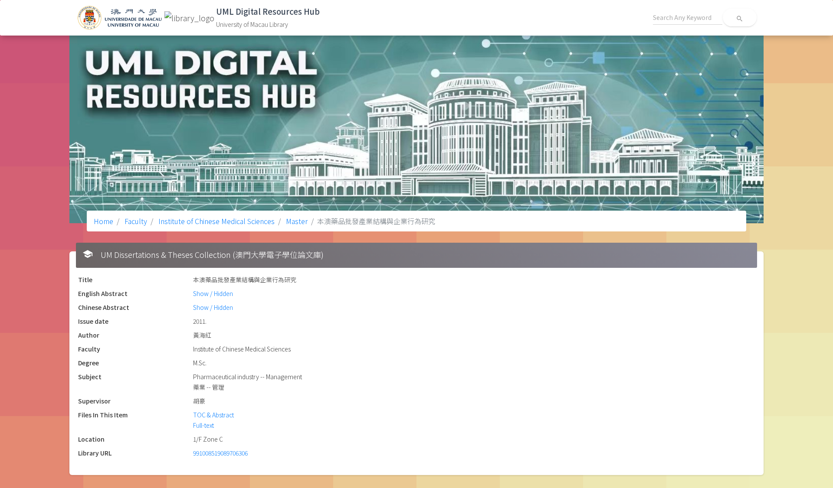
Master (296, 221)
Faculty (135, 221)
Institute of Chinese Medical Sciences (216, 221)
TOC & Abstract (213, 414)
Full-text (203, 425)
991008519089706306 (220, 453)
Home (103, 221)
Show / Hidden (213, 293)
